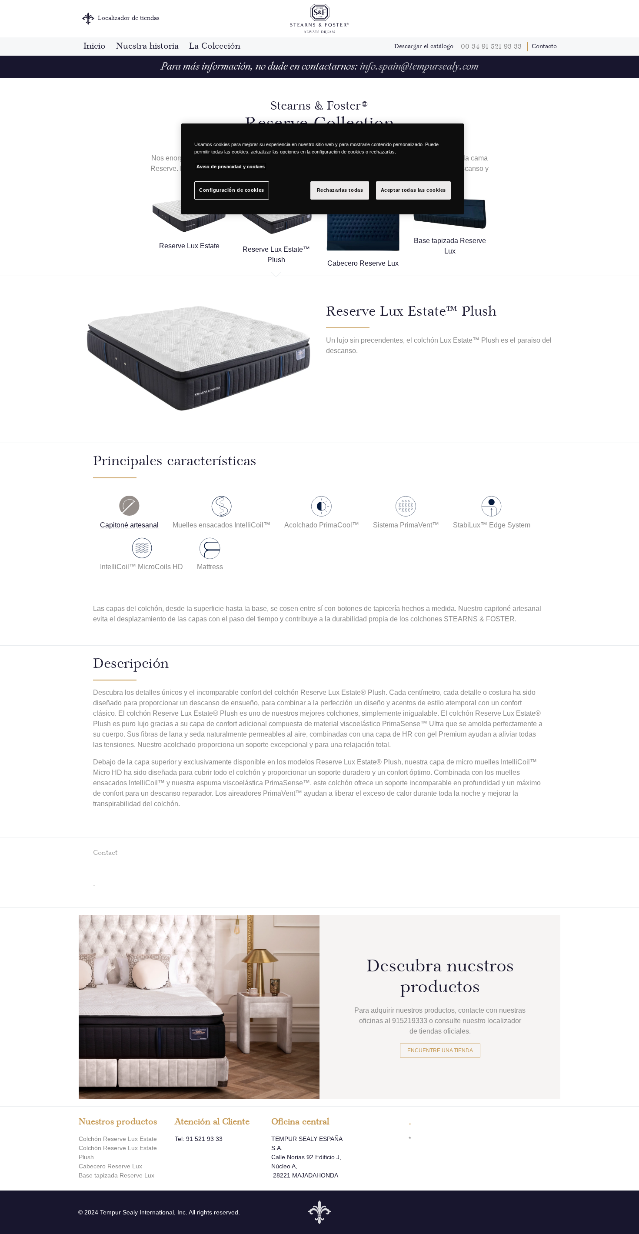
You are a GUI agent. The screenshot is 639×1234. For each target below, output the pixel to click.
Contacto (544, 46)
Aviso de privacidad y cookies (230, 166)
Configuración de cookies (231, 190)
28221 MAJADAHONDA (304, 1175)
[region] (322, 168)
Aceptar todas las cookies (413, 190)
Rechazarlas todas (340, 190)
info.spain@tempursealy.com (419, 67)
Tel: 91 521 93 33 (199, 1138)
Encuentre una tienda (440, 1050)
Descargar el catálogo (423, 46)
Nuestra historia (147, 46)
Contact (105, 852)
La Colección (214, 46)
